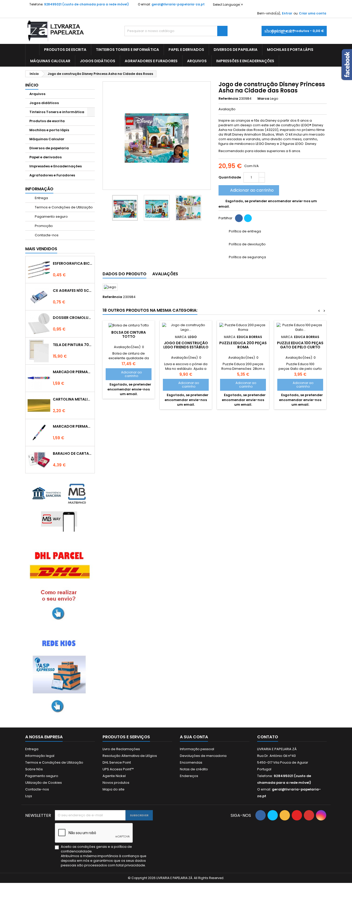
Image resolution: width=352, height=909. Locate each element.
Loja (28, 796)
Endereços (189, 775)
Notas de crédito (194, 769)
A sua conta (194, 737)
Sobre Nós (34, 769)
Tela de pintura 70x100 (73, 345)
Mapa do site (113, 789)
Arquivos (197, 61)
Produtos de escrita (65, 49)
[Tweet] (248, 218)
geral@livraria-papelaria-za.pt (178, 4)
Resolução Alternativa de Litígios (130, 755)
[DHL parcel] (60, 584)
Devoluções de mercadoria (203, 755)
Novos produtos (116, 782)
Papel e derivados (186, 49)
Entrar (287, 13)
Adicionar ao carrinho (248, 190)
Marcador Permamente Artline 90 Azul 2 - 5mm (73, 372)
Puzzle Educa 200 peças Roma (243, 345)
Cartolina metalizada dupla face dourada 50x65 (73, 399)
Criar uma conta (312, 13)
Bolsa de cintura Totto (128, 334)
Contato (267, 737)
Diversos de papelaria (235, 49)
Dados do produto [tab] (124, 274)
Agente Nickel (114, 775)
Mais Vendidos (41, 249)
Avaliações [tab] (165, 274)
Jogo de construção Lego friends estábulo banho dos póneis (185, 347)
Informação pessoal (197, 749)
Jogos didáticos (97, 61)
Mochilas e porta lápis (290, 49)
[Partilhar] (239, 218)
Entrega (41, 197)
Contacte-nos (46, 235)
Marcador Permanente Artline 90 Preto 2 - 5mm (73, 426)
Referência (228, 98)
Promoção (43, 225)
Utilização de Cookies (43, 782)
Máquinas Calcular (50, 61)
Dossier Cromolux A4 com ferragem (73, 318)
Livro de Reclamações (121, 749)
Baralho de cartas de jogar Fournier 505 (73, 453)
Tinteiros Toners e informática (127, 49)
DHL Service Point (117, 762)
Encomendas (191, 762)
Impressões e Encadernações (245, 61)
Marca (263, 98)
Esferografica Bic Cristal (73, 263)
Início (31, 85)
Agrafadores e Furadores (151, 61)
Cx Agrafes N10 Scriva (73, 290)
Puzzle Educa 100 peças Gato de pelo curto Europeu (300, 347)
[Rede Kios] (60, 674)
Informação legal (39, 755)
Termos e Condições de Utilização (63, 207)
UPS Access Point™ (118, 769)
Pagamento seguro (51, 216)
